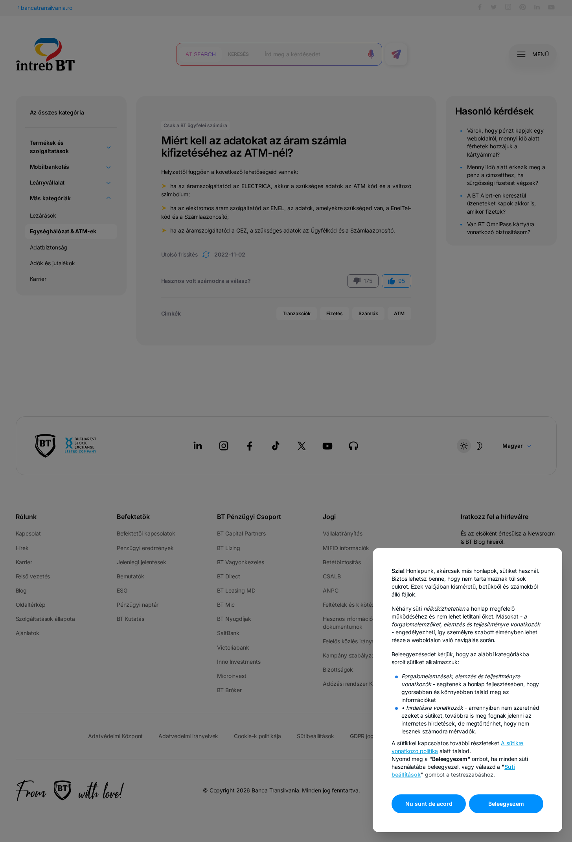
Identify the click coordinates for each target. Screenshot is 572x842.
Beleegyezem (506, 803)
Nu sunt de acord (428, 803)
